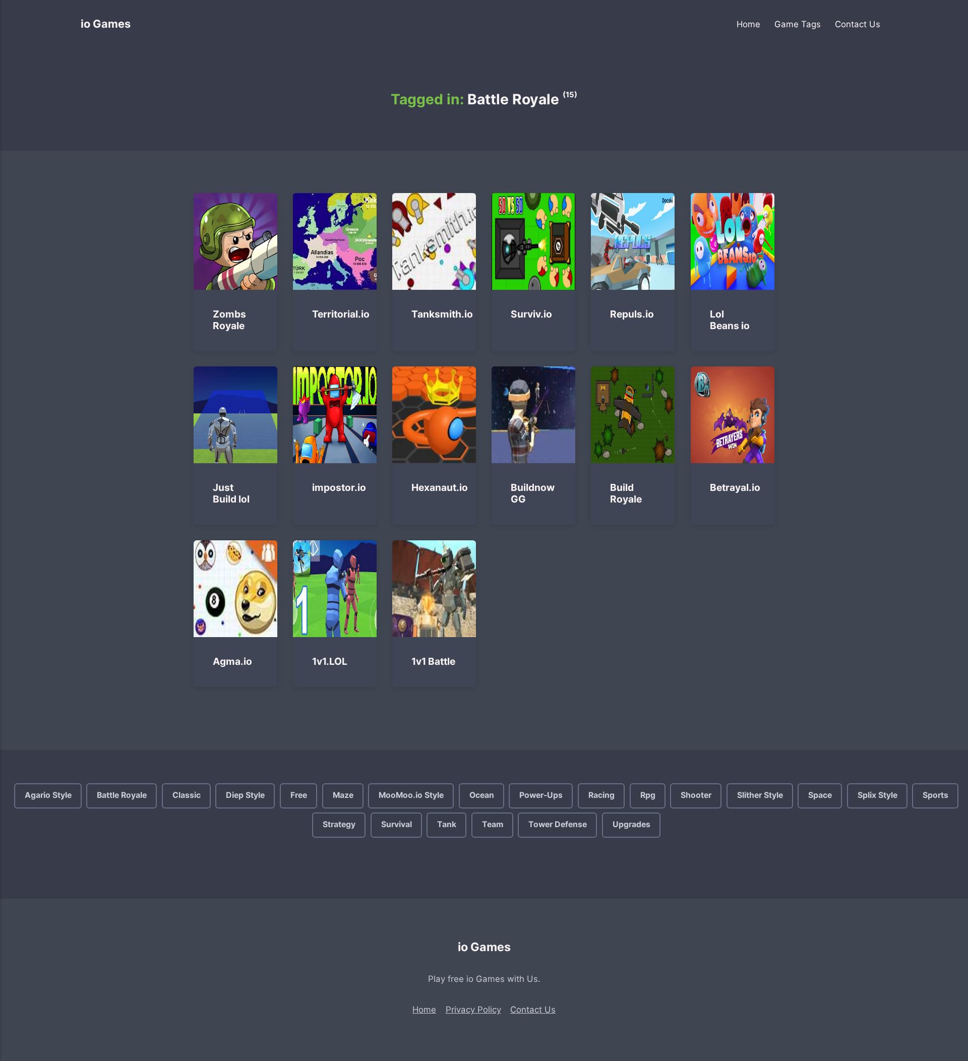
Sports (935, 795)
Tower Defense (557, 825)
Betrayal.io (735, 487)
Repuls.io (632, 314)
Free (298, 795)
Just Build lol (231, 493)
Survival (396, 825)
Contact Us (857, 24)
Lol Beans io (730, 320)
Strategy (339, 825)
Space (820, 795)
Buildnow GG (533, 493)
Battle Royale (122, 795)
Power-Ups (541, 795)
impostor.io (340, 487)
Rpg (647, 795)
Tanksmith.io (442, 314)
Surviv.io (532, 314)
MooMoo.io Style (411, 795)
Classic (186, 795)
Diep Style (245, 795)
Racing (601, 795)
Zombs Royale (229, 320)
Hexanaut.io (440, 487)
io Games (106, 23)
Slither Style (759, 795)
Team (492, 825)
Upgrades (631, 825)
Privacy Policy (473, 1010)
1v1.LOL (330, 661)
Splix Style (877, 795)
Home (748, 24)
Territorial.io (341, 314)
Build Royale (626, 493)
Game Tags (797, 24)
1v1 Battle (434, 661)
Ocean (481, 795)
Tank (446, 825)
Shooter (696, 795)
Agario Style (47, 795)
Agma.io (232, 661)
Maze (342, 795)
